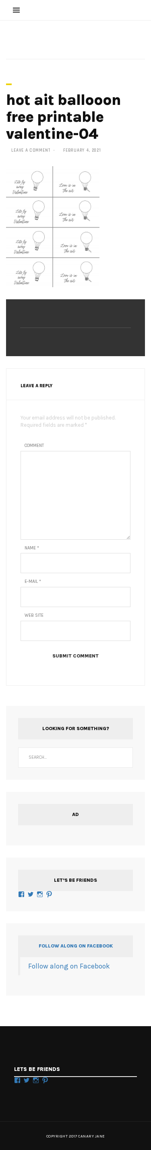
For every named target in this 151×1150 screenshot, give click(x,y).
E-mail (33, 581)
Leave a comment (31, 150)
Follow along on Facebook (76, 946)
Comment (34, 445)
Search (123, 757)
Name (32, 548)
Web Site (34, 615)
